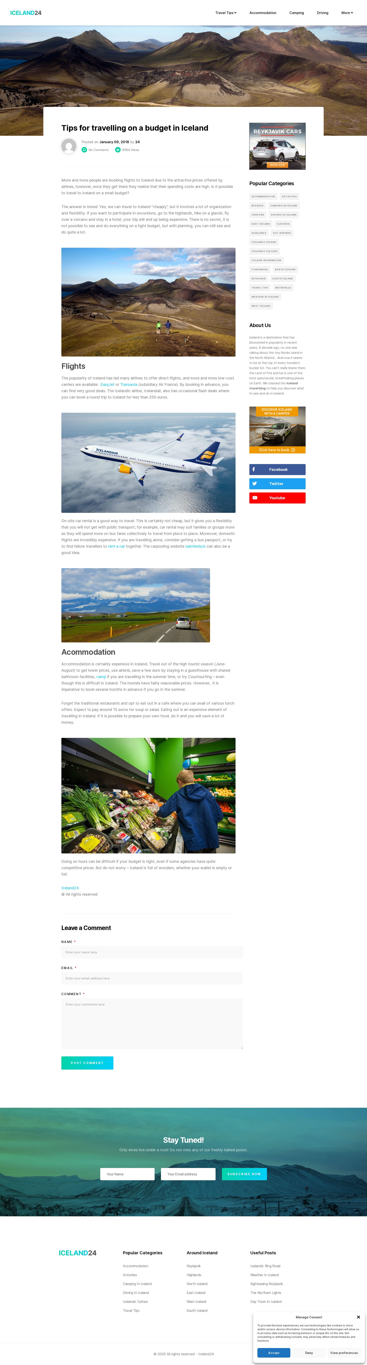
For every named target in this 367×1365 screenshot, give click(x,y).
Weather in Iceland (265, 297)
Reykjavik (259, 278)
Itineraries (260, 269)
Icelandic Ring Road (265, 1266)
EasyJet (107, 384)
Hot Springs (282, 233)
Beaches (258, 205)
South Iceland (282, 278)
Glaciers (283, 224)
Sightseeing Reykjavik (266, 1284)
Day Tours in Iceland (266, 1301)
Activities (289, 196)
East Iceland (261, 224)
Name (68, 942)
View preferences (344, 1353)
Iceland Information (266, 260)
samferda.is (195, 546)
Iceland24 (70, 888)
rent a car (116, 546)
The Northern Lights (265, 1293)
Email (69, 968)
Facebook (278, 469)
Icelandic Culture (265, 251)
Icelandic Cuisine (264, 242)
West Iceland (261, 306)
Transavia (128, 384)
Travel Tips (224, 13)
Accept (273, 1353)
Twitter (276, 483)
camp (101, 676)
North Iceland (285, 269)
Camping (296, 13)
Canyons (258, 215)
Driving (322, 13)
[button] (358, 1317)
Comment (73, 994)
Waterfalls (283, 288)
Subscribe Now (244, 1174)
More (346, 13)
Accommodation (263, 13)
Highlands (259, 233)
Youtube (277, 498)
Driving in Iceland (284, 215)
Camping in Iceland (283, 205)
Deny (309, 1353)
